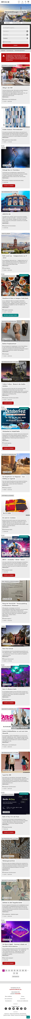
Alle (2, 22)
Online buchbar (8, 41)
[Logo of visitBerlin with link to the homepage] (5, 2)
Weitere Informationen (10, 315)
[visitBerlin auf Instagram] (17, 1008)
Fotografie (5, 107)
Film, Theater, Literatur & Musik (10, 581)
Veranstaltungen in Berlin (15, 12)
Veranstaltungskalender (15, 14)
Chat (28, 1017)
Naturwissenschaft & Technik (10, 192)
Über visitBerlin (8, 996)
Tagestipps (7, 22)
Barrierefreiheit (23, 1013)
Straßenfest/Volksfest (9, 276)
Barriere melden (7, 1015)
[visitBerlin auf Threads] (10, 1008)
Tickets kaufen (8, 403)
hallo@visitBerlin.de (15, 989)
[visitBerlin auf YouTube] (13, 1008)
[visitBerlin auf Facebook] (6, 1008)
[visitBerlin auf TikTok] (21, 1008)
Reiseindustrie (8, 1000)
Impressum (6, 1013)
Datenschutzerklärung (14, 1013)
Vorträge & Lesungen (8, 495)
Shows (3, 148)
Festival (4, 409)
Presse (22, 996)
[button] (22, 2)
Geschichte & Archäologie (9, 65)
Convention (22, 998)
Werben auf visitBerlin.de (22, 1000)
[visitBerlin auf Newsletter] (25, 1008)
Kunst (3, 626)
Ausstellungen (6, 233)
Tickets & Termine (9, 185)
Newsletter (18, 993)
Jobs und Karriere (8, 998)
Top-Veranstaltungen (16, 22)
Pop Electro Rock (7, 537)
